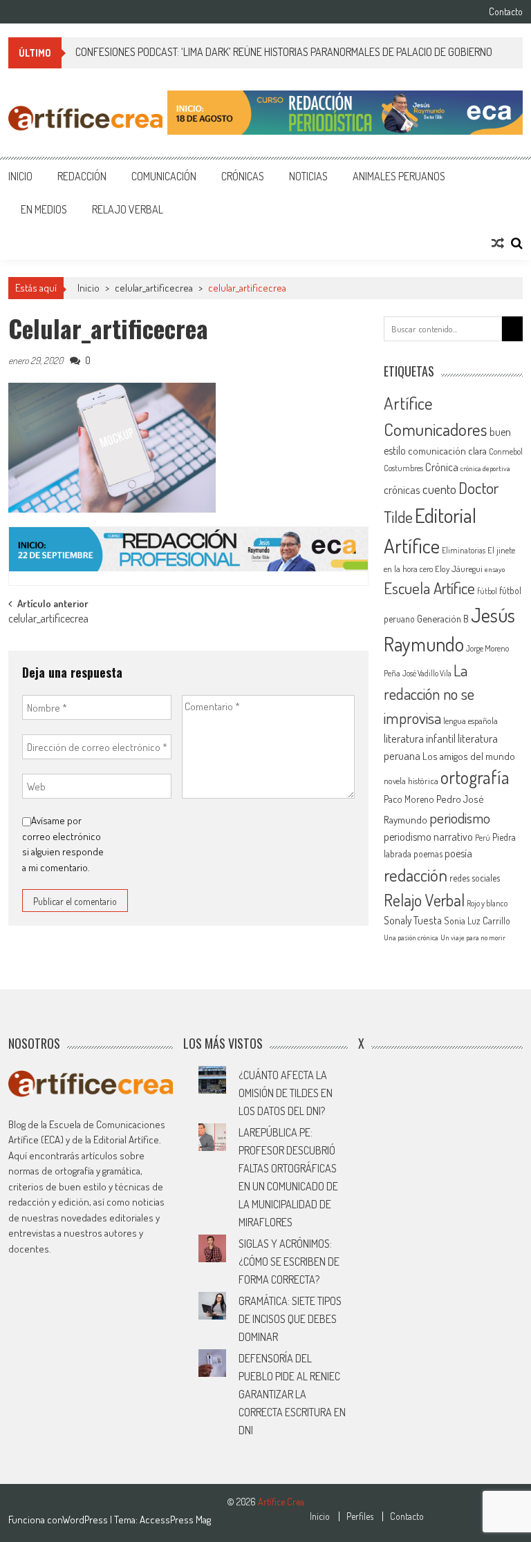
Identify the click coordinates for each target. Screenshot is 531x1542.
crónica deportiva (485, 468)
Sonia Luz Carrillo (477, 920)
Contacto (506, 12)
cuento (439, 489)
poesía (458, 853)
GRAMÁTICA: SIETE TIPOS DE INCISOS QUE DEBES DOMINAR (290, 1319)
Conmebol (506, 451)
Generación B (443, 618)
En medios (44, 209)
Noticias (308, 176)
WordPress (86, 1519)
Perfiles (359, 1516)
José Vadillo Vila (426, 673)
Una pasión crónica (411, 937)
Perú (482, 837)
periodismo (459, 817)
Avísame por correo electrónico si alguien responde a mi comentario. (63, 844)
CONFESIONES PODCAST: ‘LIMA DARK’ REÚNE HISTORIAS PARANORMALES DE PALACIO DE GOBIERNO (283, 52)
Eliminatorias (463, 550)
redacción (415, 875)
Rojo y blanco (487, 903)
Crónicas (242, 176)
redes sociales (474, 878)
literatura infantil (420, 738)
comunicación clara (447, 450)
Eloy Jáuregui (459, 568)
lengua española (470, 720)
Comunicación (163, 176)
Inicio (20, 176)
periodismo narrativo (428, 837)
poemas (427, 853)
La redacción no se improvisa (429, 693)
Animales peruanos (399, 176)
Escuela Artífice (429, 588)
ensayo (495, 569)
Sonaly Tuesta (413, 920)
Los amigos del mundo (468, 756)
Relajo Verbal (127, 209)
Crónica (441, 466)
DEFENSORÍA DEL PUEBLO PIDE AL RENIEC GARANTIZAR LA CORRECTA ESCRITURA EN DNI (292, 1394)
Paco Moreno (409, 798)
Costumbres (403, 468)
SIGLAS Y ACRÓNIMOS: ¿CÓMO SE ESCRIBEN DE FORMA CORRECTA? (289, 1261)
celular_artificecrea (154, 287)
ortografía (475, 776)
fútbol (487, 591)
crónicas (402, 489)
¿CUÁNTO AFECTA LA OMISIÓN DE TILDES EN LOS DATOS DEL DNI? (286, 1093)
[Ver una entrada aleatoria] (498, 243)
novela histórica (411, 780)
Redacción (81, 176)
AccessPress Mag (175, 1519)
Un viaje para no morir (472, 937)
